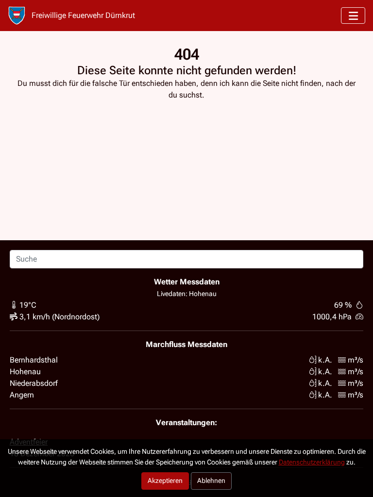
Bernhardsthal (34, 359)
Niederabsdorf (34, 383)
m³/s (355, 359)
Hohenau (25, 371)
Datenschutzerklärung (312, 462)
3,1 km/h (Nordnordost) (59, 316)
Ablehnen (211, 481)
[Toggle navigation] (353, 15)
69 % (343, 305)
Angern (22, 394)
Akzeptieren (165, 481)
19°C (27, 305)
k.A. (325, 359)
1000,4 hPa (332, 316)
